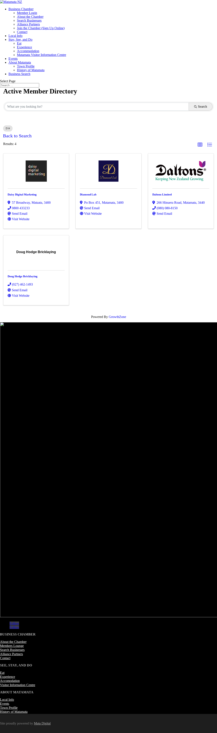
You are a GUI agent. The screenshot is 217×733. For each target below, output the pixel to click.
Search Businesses (29, 20)
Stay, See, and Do (20, 39)
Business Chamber (20, 9)
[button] (200, 145)
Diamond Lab (88, 194)
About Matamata (19, 62)
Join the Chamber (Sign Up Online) (41, 28)
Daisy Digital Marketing (22, 194)
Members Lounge (12, 646)
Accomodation (10, 681)
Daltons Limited (162, 194)
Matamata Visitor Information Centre (41, 55)
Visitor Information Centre (17, 685)
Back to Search (17, 135)
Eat (19, 43)
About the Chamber (30, 16)
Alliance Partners (28, 24)
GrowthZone (117, 317)
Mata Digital (42, 723)
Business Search (19, 74)
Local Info (15, 36)
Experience (24, 47)
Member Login (27, 13)
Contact (22, 32)
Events (13, 58)
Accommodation (28, 51)
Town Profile (26, 66)
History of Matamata (31, 70)
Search (202, 106)
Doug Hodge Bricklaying (23, 276)
